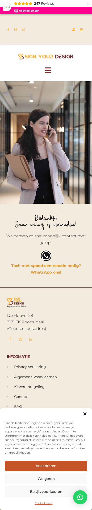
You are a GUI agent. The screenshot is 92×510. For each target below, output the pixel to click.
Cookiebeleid (44, 503)
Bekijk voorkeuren (46, 491)
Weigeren (46, 478)
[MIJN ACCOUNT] (74, 29)
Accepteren (46, 465)
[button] (85, 414)
